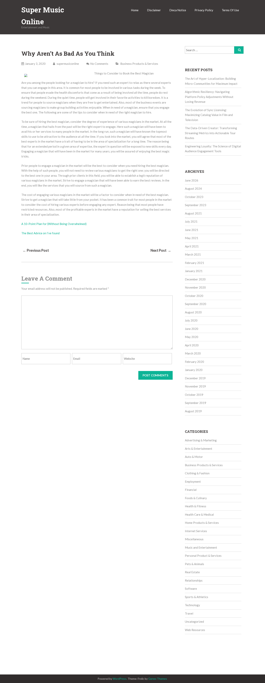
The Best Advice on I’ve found (40, 233)
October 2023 (194, 197)
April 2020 (192, 345)
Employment (193, 481)
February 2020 (194, 361)
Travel (189, 613)
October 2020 (194, 295)
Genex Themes (157, 678)
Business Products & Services (139, 63)
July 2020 (191, 320)
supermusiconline (67, 63)
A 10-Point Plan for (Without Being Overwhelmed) (54, 224)
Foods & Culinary (196, 498)
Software (191, 588)
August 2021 (193, 213)
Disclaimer (154, 10)
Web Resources (195, 630)
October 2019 (194, 394)
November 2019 (195, 386)
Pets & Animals (194, 564)
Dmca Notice (177, 10)
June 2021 (191, 230)
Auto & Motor (194, 456)
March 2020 (193, 353)
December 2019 (195, 378)
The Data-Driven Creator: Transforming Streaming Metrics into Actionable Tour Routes (211, 133)
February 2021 (194, 263)
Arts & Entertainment (198, 448)
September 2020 (195, 304)
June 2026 (191, 180)
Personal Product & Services (203, 555)
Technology (192, 605)
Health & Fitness (195, 506)
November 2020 (195, 287)
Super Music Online (42, 15)
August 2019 (193, 411)
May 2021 (191, 238)
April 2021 (192, 246)
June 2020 (191, 328)
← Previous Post (36, 250)
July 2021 (191, 221)
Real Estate (192, 572)
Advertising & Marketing (201, 440)
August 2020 (193, 312)
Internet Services (196, 531)
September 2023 (195, 205)
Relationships (194, 580)
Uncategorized (194, 621)
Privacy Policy (204, 10)
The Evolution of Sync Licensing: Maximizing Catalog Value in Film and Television (209, 115)
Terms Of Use (230, 10)
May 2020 (191, 337)
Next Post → (161, 250)
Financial (191, 489)
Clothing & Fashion (197, 473)
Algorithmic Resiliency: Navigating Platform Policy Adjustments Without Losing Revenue (209, 96)
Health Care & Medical (199, 514)
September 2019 (195, 403)
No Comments (99, 63)
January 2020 (194, 370)
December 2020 (195, 279)
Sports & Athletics (196, 597)
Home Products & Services (202, 522)
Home (135, 10)
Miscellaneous (194, 539)
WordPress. (120, 678)
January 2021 (194, 271)
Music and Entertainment (201, 547)
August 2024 (193, 188)
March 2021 (193, 254)
